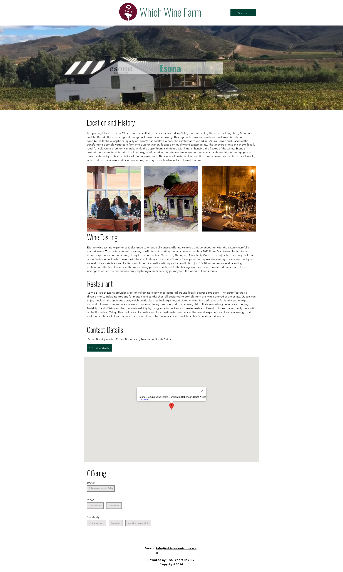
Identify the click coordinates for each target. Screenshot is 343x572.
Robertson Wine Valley (100, 488)
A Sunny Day (97, 522)
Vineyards (114, 505)
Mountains (95, 505)
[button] (114, 199)
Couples (115, 522)
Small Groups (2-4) (138, 522)
